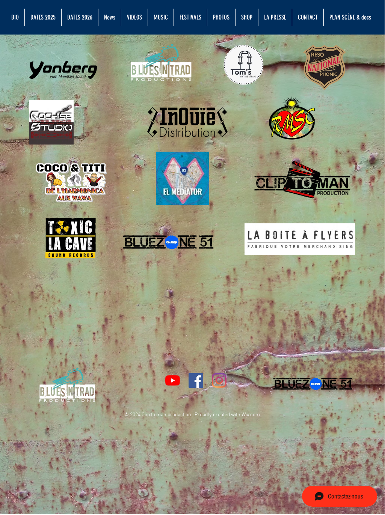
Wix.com (251, 415)
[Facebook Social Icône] (196, 380)
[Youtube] (172, 380)
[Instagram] (219, 380)
